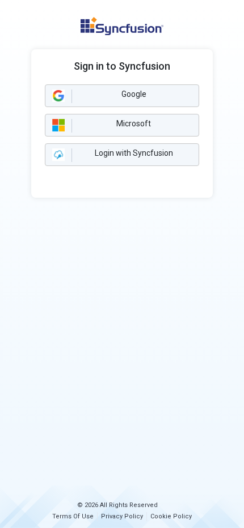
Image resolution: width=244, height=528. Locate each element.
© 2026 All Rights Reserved (117, 505)
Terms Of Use (73, 516)
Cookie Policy (171, 516)
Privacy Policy (122, 516)
